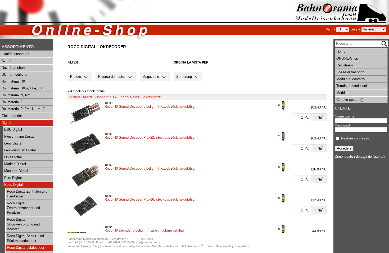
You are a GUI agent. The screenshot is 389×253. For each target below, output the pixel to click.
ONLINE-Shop (347, 58)
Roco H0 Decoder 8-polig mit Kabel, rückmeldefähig (144, 230)
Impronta (73, 246)
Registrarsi (344, 65)
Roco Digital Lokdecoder (25, 248)
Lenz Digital (13, 143)
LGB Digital (13, 157)
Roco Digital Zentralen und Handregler (27, 193)
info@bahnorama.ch (149, 242)
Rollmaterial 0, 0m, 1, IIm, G (23, 109)
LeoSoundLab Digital (20, 150)
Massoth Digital (16, 171)
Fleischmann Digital (19, 136)
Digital (6, 123)
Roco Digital (13, 185)
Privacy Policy (90, 246)
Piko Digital (13, 178)
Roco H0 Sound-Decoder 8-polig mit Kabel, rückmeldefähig (150, 107)
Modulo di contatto (350, 79)
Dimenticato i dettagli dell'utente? (360, 157)
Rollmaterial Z (12, 102)
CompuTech (242, 246)
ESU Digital (13, 130)
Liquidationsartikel (15, 54)
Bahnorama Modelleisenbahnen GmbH (161, 246)
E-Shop (75, 97)
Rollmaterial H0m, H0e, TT (22, 88)
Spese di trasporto (350, 72)
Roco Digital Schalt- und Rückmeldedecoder (25, 238)
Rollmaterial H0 (13, 81)
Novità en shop (13, 68)
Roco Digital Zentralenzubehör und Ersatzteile (23, 208)
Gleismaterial (12, 116)
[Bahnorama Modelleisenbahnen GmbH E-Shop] (340, 19)
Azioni (6, 61)
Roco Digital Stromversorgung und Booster (23, 224)
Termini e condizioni (351, 86)
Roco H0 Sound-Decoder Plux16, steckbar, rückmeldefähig (150, 199)
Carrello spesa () (349, 100)
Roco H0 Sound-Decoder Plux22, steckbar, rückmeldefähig (150, 137)
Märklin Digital (15, 164)
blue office (195, 246)
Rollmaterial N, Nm (16, 95)
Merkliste (343, 93)
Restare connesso (355, 138)
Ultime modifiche (14, 74)
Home (340, 51)
